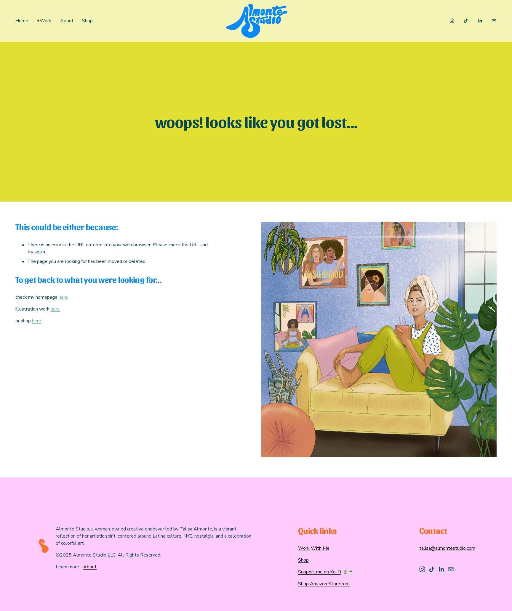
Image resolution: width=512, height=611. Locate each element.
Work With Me (313, 548)
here (63, 297)
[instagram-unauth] (452, 20)
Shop (87, 20)
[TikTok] (465, 20)
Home (21, 20)
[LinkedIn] (480, 20)
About (66, 20)
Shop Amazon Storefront (324, 584)
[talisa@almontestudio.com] (494, 20)
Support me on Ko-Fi (319, 572)
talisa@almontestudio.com (447, 548)
